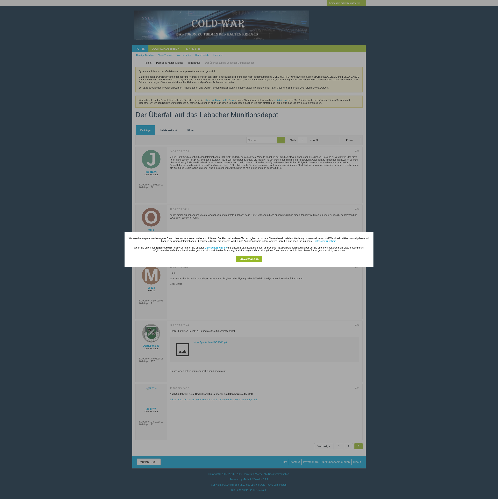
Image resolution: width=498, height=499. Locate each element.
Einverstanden (249, 258)
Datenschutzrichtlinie (325, 241)
